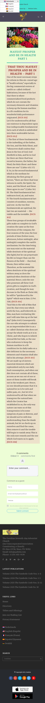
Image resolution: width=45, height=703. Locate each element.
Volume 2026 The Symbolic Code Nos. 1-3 (21, 578)
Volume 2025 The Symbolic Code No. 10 (21, 587)
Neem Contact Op (19, 8)
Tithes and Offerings (12, 610)
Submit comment (23, 511)
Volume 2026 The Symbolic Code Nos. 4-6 (22, 574)
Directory (7, 606)
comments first (28, 456)
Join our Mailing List (12, 615)
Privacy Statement (11, 619)
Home (5, 601)
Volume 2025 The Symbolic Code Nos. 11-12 (22, 582)
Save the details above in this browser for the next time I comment (24, 507)
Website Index (32, 8)
